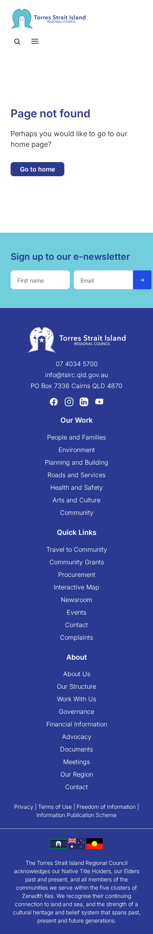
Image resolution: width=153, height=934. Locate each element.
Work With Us (76, 699)
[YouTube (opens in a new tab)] (99, 402)
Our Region (76, 774)
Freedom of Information (106, 806)
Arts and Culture (76, 500)
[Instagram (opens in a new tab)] (69, 402)
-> (142, 279)
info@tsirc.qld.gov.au (76, 375)
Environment (76, 450)
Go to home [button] (37, 169)
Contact (76, 625)
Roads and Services (76, 475)
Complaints (76, 637)
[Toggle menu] (35, 41)
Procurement (76, 574)
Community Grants (76, 562)
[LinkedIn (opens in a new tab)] (84, 402)
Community (76, 512)
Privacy (23, 806)
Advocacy (76, 737)
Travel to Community (76, 549)
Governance (76, 711)
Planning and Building (76, 462)
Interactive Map (76, 587)
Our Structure (76, 686)
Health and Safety (76, 487)
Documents (76, 749)
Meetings (76, 762)
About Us (76, 674)
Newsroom (76, 600)
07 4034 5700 (77, 364)
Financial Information (76, 724)
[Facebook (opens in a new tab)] (53, 402)
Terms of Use (55, 806)
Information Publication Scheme (76, 815)
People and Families (76, 437)
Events (76, 612)
